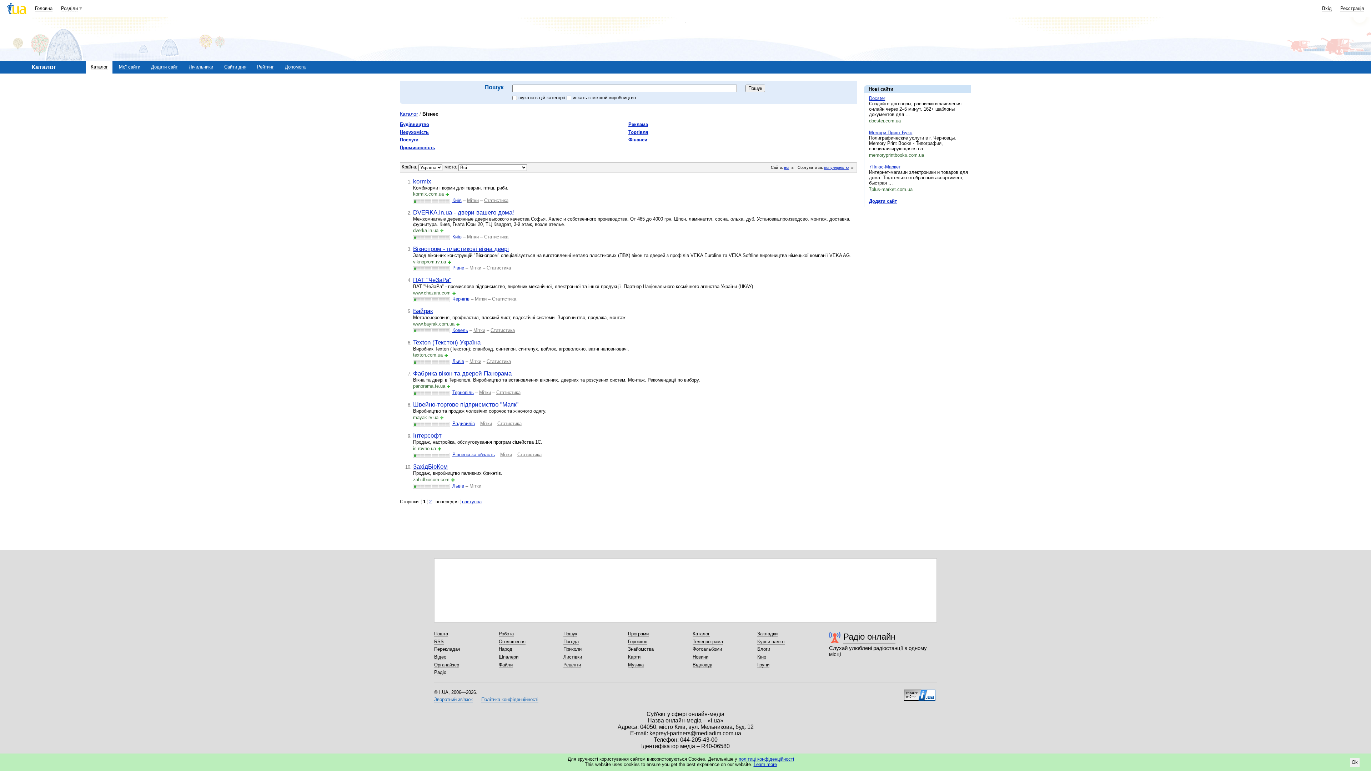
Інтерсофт (427, 435)
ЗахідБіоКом (430, 466)
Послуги (409, 139)
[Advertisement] (917, 256)
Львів (458, 361)
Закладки (767, 633)
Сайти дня (235, 67)
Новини (700, 657)
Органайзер (446, 664)
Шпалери (508, 657)
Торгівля (638, 132)
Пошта (441, 633)
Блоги (763, 649)
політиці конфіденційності (766, 759)
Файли (506, 664)
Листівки (572, 657)
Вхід (1327, 8)
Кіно (761, 657)
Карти (634, 657)
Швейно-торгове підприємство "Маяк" (465, 404)
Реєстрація (1352, 8)
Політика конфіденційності (509, 699)
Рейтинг (265, 67)
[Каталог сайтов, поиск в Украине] (919, 692)
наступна (472, 501)
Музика (636, 664)
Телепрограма (708, 641)
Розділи (69, 8)
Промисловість (417, 147)
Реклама (638, 124)
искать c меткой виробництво (604, 97)
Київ (457, 200)
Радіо (440, 672)
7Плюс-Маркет (885, 167)
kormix (422, 181)
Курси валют (771, 641)
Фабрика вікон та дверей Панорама (462, 373)
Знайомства (641, 649)
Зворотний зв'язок (453, 699)
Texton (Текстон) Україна (447, 342)
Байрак (423, 310)
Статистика (496, 200)
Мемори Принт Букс (890, 132)
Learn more (765, 764)
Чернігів (460, 299)
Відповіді (702, 664)
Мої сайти (129, 67)
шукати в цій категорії (542, 97)
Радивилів (463, 423)
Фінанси (637, 139)
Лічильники (201, 67)
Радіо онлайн (869, 636)
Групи (763, 664)
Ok (1355, 762)
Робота (506, 633)
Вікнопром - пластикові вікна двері (461, 248)
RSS (439, 641)
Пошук (570, 633)
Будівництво (414, 124)
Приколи (572, 649)
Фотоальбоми (707, 649)
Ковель (460, 330)
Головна (43, 8)
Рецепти (572, 664)
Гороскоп (637, 641)
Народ (505, 649)
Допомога (295, 67)
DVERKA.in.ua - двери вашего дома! (463, 212)
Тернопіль (463, 392)
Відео (440, 657)
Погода (571, 641)
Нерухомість (414, 132)
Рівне (458, 268)
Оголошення (512, 641)
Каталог (99, 67)
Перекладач (447, 649)
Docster (877, 98)
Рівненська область (473, 454)
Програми (638, 633)
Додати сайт (164, 67)
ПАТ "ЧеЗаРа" (432, 279)
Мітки (473, 200)
